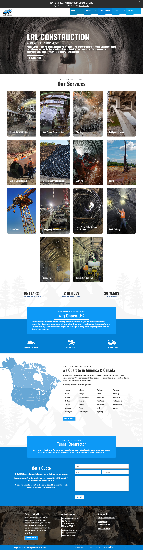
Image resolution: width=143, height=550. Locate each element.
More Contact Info (104, 528)
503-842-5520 (103, 522)
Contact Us (35, 58)
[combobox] (104, 472)
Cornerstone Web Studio (119, 548)
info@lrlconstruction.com (106, 517)
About (116, 11)
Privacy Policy (94, 548)
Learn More (21, 123)
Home (73, 11)
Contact (130, 11)
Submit (79, 497)
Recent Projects (105, 11)
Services (88, 11)
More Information (84, 6)
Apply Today (31, 537)
